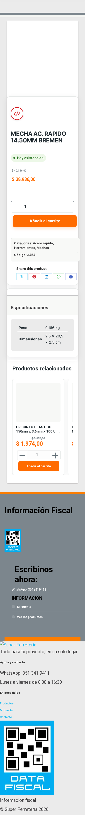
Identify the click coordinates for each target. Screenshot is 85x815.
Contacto (6, 717)
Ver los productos (30, 617)
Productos (7, 703)
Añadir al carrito (44, 221)
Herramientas (24, 248)
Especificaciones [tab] (29, 307)
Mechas (43, 248)
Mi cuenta (24, 606)
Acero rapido (43, 243)
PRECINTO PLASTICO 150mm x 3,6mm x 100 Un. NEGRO (37, 429)
